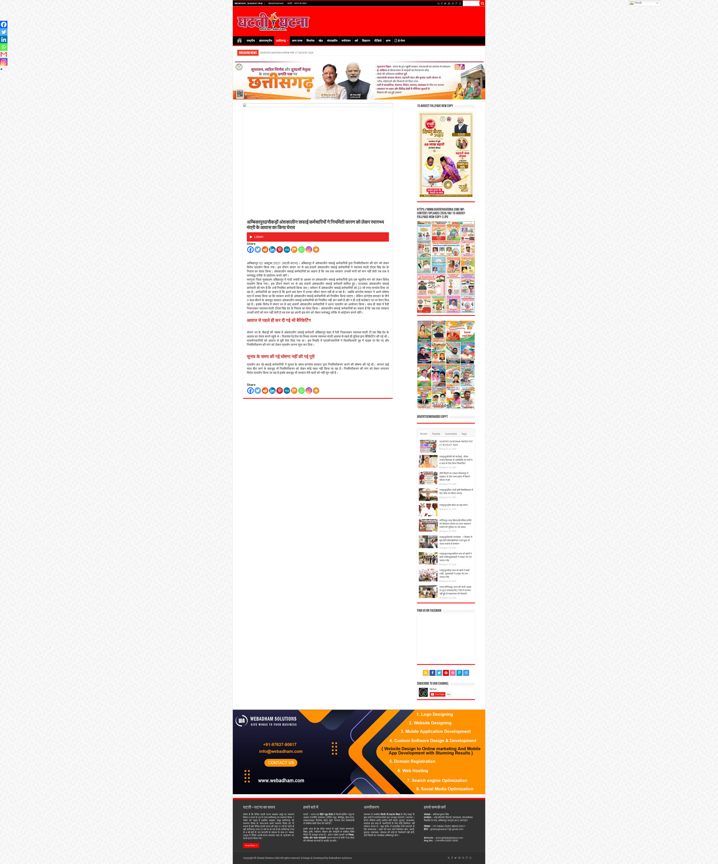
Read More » (251, 845)
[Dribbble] (452, 3)
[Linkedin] (272, 249)
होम (239, 40)
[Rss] (438, 3)
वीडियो (378, 40)
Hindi (638, 2)
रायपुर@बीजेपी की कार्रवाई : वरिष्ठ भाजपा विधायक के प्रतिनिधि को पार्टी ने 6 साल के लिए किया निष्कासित (304, 52)
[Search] (482, 3)
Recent (423, 433)
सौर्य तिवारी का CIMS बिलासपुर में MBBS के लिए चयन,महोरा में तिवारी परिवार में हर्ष (454, 476)
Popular (436, 433)
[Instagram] (309, 249)
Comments (451, 433)
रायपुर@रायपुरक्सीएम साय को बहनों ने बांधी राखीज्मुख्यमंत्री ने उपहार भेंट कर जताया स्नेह (455, 557)
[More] (316, 249)
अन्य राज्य (297, 40)
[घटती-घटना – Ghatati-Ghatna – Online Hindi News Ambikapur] (273, 20)
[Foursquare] (456, 3)
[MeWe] (287, 249)
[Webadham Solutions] (359, 751)
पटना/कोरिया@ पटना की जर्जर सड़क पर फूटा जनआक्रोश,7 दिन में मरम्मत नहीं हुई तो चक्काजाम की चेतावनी (455, 590)
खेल (321, 40)
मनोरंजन (346, 40)
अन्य (388, 40)
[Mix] (294, 249)
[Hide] (1, 69)
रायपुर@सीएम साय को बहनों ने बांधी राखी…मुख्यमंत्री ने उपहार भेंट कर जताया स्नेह (454, 573)
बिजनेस (310, 40)
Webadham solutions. (340, 858)
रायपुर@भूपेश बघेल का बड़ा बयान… (454, 505)
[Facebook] (442, 3)
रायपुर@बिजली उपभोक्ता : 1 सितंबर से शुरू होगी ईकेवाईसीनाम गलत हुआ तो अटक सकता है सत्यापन (455, 540)
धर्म (356, 40)
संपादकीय (332, 40)
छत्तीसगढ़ (281, 40)
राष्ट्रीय (251, 40)
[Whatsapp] (301, 249)
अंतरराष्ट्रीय (265, 40)
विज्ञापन (366, 40)
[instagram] (459, 3)
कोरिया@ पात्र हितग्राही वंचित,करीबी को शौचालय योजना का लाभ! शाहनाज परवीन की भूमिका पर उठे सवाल (455, 523)
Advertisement (276, 3)
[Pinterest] (449, 3)
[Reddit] (265, 249)
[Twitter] (445, 3)
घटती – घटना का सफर (296, 3)
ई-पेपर (401, 40)
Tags (464, 433)
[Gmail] (3, 54)
